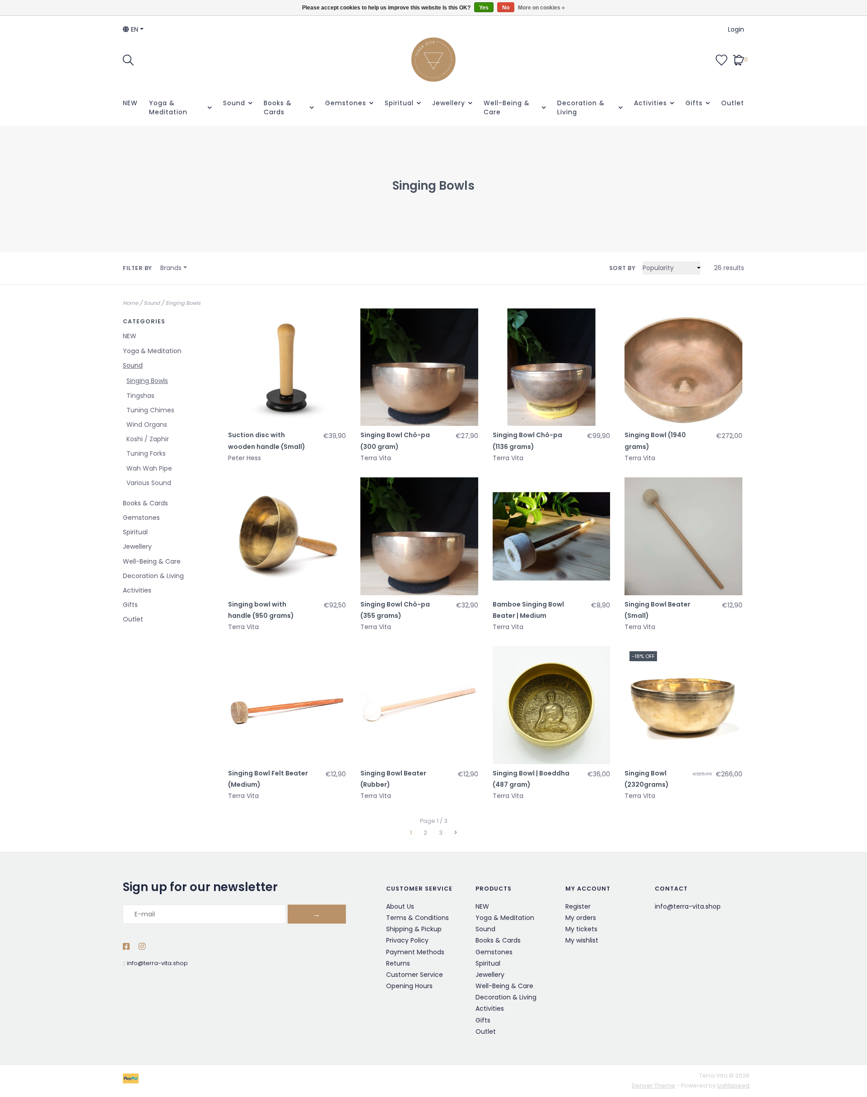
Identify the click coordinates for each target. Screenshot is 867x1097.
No (505, 8)
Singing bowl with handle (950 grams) (261, 610)
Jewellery (448, 102)
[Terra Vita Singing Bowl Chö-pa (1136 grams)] (552, 367)
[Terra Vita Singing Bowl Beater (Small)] (683, 536)
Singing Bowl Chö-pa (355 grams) (395, 610)
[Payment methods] (132, 1080)
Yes (484, 8)
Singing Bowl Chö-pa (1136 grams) (527, 440)
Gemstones (345, 102)
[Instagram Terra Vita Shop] (142, 947)
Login (736, 29)
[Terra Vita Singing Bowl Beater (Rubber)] (419, 705)
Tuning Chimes (150, 410)
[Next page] (455, 833)
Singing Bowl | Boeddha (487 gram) (531, 779)
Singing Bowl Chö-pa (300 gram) (395, 440)
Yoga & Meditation (168, 107)
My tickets (581, 929)
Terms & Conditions (417, 917)
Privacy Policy (407, 940)
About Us (400, 906)
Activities (650, 102)
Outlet (732, 102)
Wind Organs (146, 424)
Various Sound (148, 482)
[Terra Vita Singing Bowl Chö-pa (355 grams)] (419, 536)
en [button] (133, 29)
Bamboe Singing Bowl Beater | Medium (528, 610)
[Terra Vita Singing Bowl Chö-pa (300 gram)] (419, 367)
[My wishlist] (721, 59)
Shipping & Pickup (414, 929)
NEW (130, 102)
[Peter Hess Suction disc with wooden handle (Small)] (287, 367)
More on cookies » (541, 8)
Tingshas (140, 395)
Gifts (694, 102)
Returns (398, 963)
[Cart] (738, 59)
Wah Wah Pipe (149, 468)
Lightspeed (733, 1085)
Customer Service (414, 974)
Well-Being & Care (507, 107)
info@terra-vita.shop (157, 963)
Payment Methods (415, 952)
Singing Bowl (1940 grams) (655, 440)
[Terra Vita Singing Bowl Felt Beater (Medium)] (287, 705)
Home (130, 303)
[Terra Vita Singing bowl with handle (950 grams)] (287, 536)
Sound (234, 102)
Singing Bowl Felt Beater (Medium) (268, 779)
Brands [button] (171, 267)
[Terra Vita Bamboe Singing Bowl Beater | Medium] (552, 536)
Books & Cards (278, 107)
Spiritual (399, 102)
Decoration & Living (581, 107)
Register (578, 906)
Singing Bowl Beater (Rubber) (393, 779)
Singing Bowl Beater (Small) (657, 610)
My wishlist (581, 940)
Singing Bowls (182, 303)
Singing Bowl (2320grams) (647, 779)
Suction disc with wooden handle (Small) (266, 440)
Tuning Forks (146, 453)
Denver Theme (653, 1085)
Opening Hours (409, 985)
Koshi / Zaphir (147, 438)
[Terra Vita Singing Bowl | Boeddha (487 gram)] (552, 705)
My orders (580, 917)
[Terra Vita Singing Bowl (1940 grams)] (683, 367)
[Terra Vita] (433, 59)
